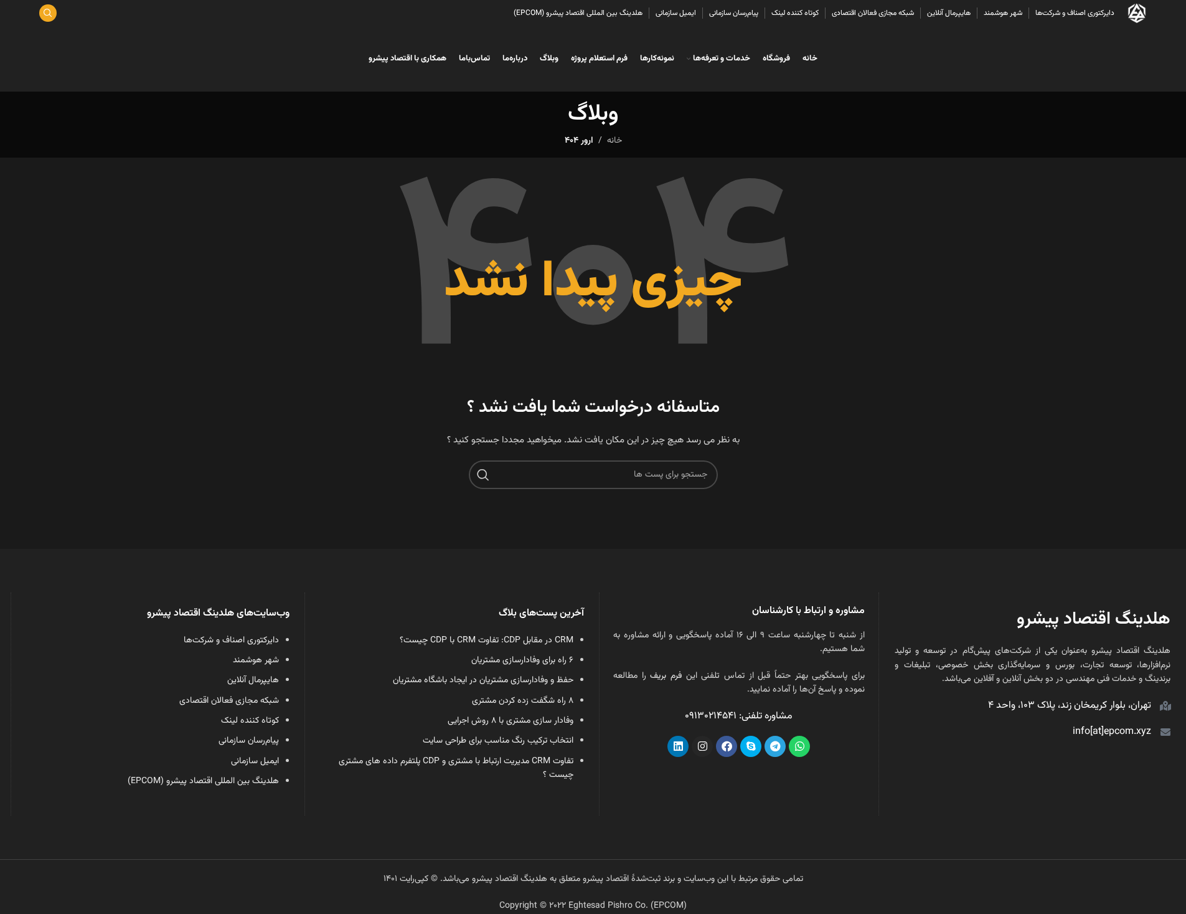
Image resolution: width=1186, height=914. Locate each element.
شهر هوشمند (256, 660)
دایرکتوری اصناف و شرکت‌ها (231, 640)
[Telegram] (775, 746)
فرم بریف (666, 676)
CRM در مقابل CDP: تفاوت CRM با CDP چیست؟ (486, 640)
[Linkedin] (678, 746)
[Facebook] (726, 746)
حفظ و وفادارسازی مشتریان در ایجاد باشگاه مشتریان (483, 680)
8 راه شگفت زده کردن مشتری (522, 701)
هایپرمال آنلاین (253, 680)
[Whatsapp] (799, 746)
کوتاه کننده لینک (250, 721)
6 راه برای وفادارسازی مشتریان (522, 660)
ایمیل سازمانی (255, 761)
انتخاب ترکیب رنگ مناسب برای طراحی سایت (498, 741)
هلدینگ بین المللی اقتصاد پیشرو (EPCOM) (203, 781)
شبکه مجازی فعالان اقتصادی (229, 701)
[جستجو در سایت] (48, 13)
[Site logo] (1137, 14)
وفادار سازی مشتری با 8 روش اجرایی (510, 721)
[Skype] (750, 746)
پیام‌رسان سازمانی (249, 741)
